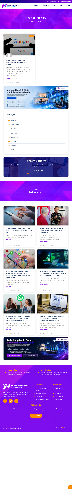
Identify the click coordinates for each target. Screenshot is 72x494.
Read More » (10, 240)
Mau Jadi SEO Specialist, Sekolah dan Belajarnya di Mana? (16, 62)
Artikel (53, 6)
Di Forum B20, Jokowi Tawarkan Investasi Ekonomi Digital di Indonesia (52, 230)
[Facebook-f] (5, 401)
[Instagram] (16, 401)
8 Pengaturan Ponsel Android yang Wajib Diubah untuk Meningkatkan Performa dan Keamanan (18, 274)
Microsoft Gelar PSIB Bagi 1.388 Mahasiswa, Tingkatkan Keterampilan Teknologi (52, 318)
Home (29, 6)
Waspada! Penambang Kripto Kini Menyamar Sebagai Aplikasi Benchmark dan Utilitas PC (53, 273)
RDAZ (67, 427)
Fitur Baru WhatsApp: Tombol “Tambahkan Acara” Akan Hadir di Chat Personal (18, 318)
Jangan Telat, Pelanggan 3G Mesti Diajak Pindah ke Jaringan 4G (19, 230)
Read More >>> (11, 78)
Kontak (67, 6)
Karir (60, 6)
